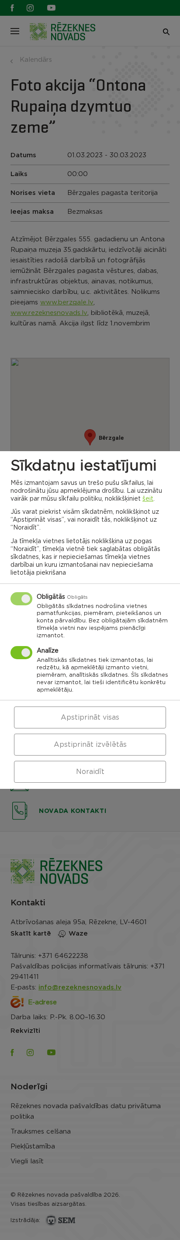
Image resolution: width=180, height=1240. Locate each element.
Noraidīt (90, 771)
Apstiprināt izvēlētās (90, 744)
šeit (147, 499)
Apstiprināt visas (90, 717)
